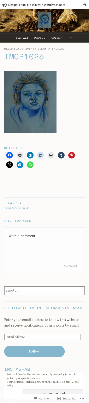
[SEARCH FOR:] (44, 290)
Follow (34, 351)
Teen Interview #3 (17, 206)
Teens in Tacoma (51, 48)
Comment (70, 266)
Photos (39, 37)
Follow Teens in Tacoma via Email (43, 308)
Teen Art (22, 37)
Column (57, 37)
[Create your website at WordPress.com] (44, 4)
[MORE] (70, 37)
